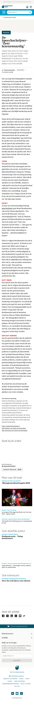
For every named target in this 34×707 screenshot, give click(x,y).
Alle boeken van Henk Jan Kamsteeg (14, 428)
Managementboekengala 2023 (16, 483)
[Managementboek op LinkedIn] (12, 693)
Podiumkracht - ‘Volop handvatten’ (12, 537)
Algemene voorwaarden (10, 678)
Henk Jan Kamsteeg (9, 70)
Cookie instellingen (19, 681)
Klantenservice (7, 634)
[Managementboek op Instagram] (21, 693)
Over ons (17, 686)
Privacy (27, 678)
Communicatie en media (9, 17)
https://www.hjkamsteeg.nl (11, 426)
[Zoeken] (30, 12)
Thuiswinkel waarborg (17, 676)
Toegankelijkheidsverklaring (10, 683)
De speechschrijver (9, 466)
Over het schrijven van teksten (16, 581)
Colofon (21, 678)
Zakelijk (5, 638)
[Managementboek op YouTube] (17, 693)
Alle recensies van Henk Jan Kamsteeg (14, 430)
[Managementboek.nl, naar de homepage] (7, 8)
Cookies (10, 681)
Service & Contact (25, 683)
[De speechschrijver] (8, 453)
